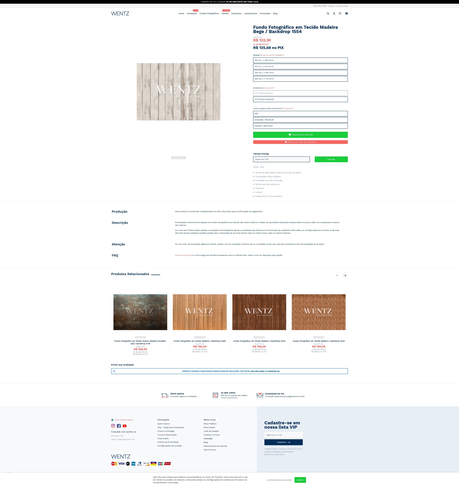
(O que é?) (268, 88)
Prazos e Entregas (165, 431)
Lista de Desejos (211, 431)
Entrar (331, 6)
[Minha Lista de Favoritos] (340, 14)
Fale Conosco (210, 450)
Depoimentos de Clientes (215, 446)
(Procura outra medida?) (272, 55)
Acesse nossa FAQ (183, 255)
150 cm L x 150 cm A (264, 60)
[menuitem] (181, 13)
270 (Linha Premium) (264, 99)
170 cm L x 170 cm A (264, 66)
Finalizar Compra (212, 435)
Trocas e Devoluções (167, 435)
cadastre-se (273, 371)
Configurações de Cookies (169, 446)
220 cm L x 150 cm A (264, 72)
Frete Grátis (163, 438)
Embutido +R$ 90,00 (264, 120)
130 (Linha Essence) (264, 93)
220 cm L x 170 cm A (264, 79)
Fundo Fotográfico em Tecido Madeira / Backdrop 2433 (319, 341)
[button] (334, 14)
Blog (206, 442)
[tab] (140, 212)
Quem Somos (163, 424)
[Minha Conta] (334, 14)
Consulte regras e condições (183, 396)
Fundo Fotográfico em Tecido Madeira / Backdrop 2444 (259, 341)
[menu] (228, 13)
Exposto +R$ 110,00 (264, 126)
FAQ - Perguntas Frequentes (170, 427)
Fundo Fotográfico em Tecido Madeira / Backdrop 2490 (200, 341)
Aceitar (300, 480)
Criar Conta (343, 6)
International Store (123, 420)
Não (256, 113)
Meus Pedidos (210, 424)
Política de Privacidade (167, 442)
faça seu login (257, 371)
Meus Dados (209, 427)
